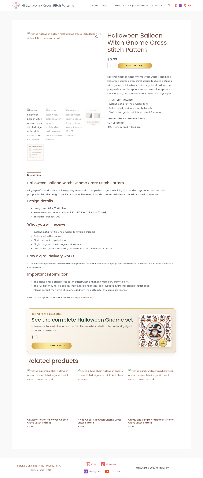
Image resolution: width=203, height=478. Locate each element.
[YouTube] (189, 5)
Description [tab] (34, 175)
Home (95, 5)
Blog (105, 5)
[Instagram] (180, 5)
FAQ (49, 469)
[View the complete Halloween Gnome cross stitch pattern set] (155, 330)
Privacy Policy (53, 465)
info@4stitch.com (82, 297)
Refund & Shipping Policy (30, 465)
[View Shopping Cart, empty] (169, 5)
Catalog (116, 5)
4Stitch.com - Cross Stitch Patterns (48, 5)
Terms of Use (37, 469)
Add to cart (135, 65)
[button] (122, 5)
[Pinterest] (185, 5)
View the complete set (51, 346)
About (155, 5)
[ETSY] (176, 5)
